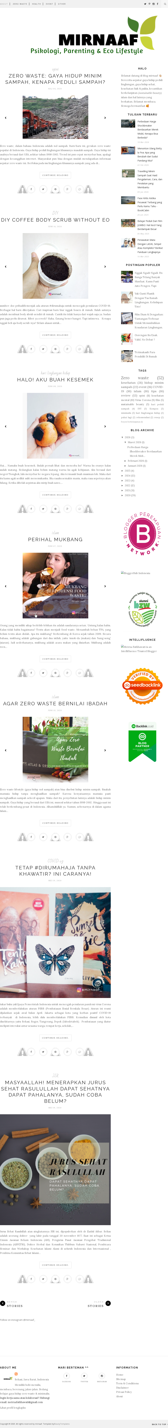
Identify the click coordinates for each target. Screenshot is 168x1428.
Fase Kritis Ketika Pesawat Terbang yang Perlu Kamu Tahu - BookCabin (149, 204)
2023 (127, 480)
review (125, 395)
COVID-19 (55, 861)
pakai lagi (126, 417)
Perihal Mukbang (55, 539)
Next (105, 117)
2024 (127, 475)
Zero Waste (20, 4)
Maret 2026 (134, 442)
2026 (127, 437)
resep (157, 417)
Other (62, 4)
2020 (127, 495)
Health (36, 4)
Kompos (154, 408)
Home (119, 1374)
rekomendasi (143, 417)
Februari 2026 (136, 460)
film (158, 400)
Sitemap (121, 1379)
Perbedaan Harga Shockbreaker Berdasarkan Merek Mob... (144, 451)
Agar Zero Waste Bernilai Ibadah (55, 703)
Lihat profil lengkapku (13, 1407)
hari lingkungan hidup (55, 373)
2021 (127, 490)
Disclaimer (122, 1387)
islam (55, 532)
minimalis (126, 412)
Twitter (84, 1382)
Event (49, 4)
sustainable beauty (132, 404)
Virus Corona (143, 400)
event (143, 387)
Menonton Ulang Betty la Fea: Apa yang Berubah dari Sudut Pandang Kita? (149, 154)
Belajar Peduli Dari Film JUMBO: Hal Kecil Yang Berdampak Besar (149, 225)
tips (154, 391)
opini (55, 69)
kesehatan (128, 383)
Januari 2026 (135, 465)
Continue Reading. (55, 1038)
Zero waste (135, 377)
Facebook (66, 1382)
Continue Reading (55, 175)
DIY (55, 213)
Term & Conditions (127, 1383)
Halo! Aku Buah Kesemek (55, 380)
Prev (5, 117)
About (4, 4)
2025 (127, 470)
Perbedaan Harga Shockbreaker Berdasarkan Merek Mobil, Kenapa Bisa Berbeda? (147, 129)
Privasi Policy (124, 1392)
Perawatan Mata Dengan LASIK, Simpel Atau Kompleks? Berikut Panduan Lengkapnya (150, 246)
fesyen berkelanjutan (130, 421)
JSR (55, 1075)
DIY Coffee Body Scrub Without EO (55, 220)
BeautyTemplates (62, 1424)
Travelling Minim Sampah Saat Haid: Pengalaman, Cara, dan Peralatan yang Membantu (149, 179)
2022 (127, 485)
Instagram (102, 1382)
